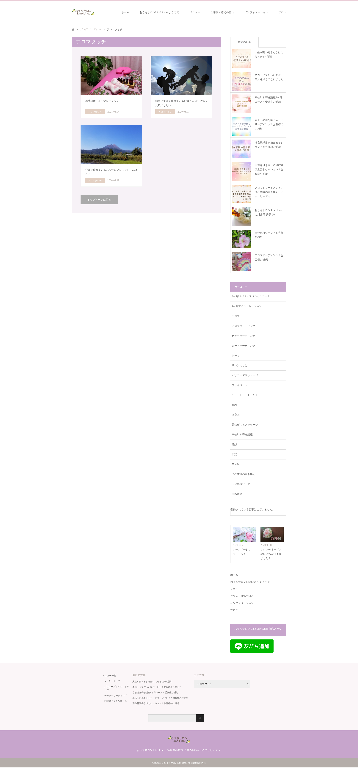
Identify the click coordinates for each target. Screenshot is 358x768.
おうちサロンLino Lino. (175, 762)
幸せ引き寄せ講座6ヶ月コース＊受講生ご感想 (155, 692)
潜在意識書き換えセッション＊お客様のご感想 (155, 703)
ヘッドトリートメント (245, 395)
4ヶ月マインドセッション (247, 306)
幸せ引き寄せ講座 (242, 434)
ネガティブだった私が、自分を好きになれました (157, 687)
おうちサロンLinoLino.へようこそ (159, 12)
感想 (234, 444)
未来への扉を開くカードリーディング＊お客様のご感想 (160, 698)
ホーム (125, 12)
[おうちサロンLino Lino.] (83, 12)
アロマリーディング (243, 326)
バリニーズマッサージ (245, 375)
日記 (234, 454)
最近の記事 (244, 42)
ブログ (282, 12)
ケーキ (236, 355)
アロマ (236, 316)
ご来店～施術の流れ (222, 12)
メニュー (195, 12)
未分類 (236, 464)
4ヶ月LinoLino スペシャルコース (251, 296)
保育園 (236, 414)
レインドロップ (112, 681)
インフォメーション (256, 12)
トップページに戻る (99, 199)
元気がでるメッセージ (245, 424)
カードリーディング (243, 345)
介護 (234, 405)
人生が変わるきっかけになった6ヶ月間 (152, 681)
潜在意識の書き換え (243, 474)
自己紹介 (237, 493)
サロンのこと (239, 365)
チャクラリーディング (115, 695)
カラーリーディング (243, 335)
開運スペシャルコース (115, 701)
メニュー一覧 (109, 675)
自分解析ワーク (241, 484)
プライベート (239, 385)
